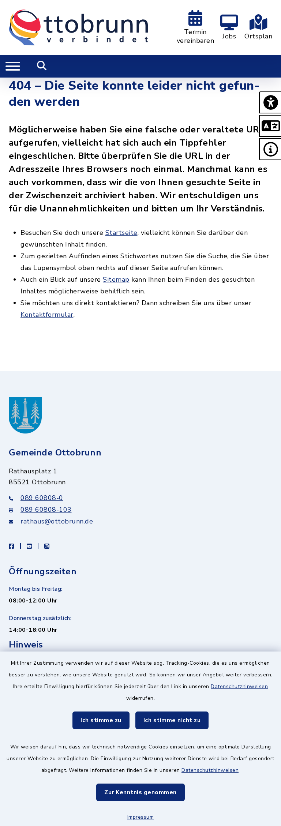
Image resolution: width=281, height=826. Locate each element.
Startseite (121, 232)
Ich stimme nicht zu (172, 720)
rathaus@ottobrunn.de (56, 521)
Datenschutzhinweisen (239, 686)
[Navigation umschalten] (13, 66)
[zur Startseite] (78, 27)
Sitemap (116, 279)
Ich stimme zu (100, 720)
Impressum (140, 817)
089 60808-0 (41, 497)
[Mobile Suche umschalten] (41, 66)
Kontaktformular (47, 314)
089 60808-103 (46, 509)
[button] (270, 102)
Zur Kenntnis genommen (140, 792)
